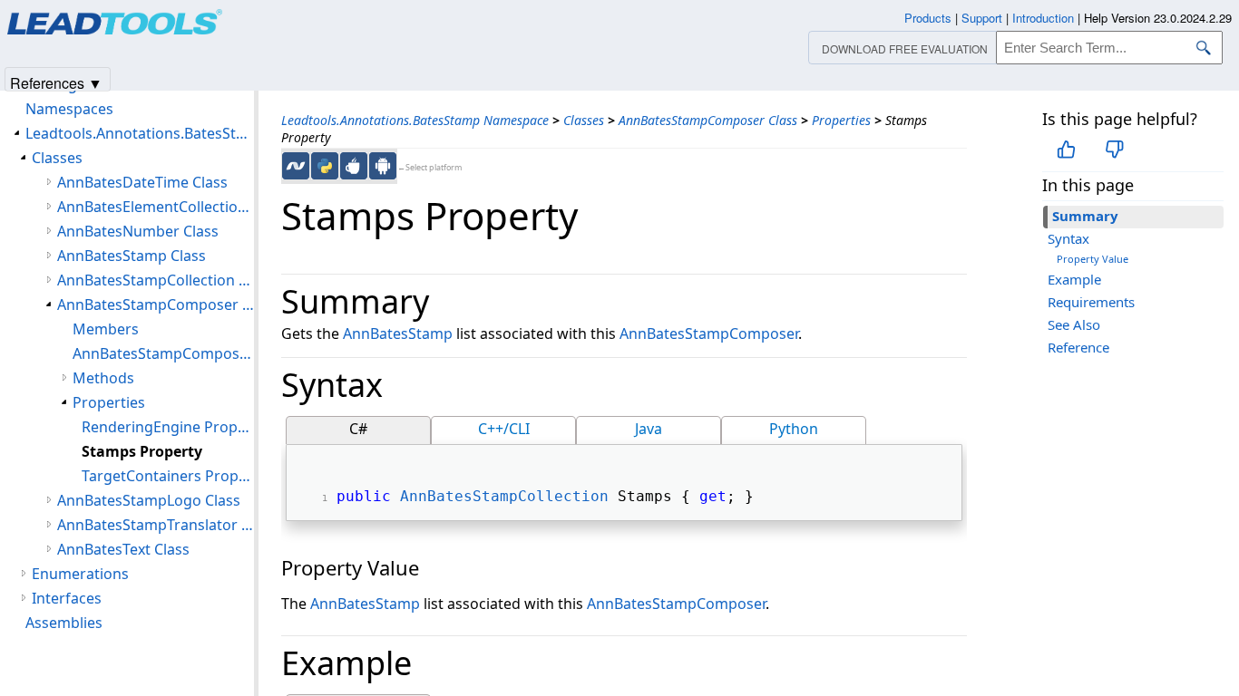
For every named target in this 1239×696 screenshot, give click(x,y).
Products (927, 17)
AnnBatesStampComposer (709, 333)
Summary (1085, 216)
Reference (1078, 347)
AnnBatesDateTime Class (142, 182)
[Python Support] (324, 165)
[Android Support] (382, 165)
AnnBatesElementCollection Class (155, 207)
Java (648, 429)
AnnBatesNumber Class (138, 231)
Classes (583, 120)
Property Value (1092, 259)
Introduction (1043, 17)
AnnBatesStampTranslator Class (155, 525)
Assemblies (63, 623)
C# (358, 429)
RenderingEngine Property (168, 427)
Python (793, 429)
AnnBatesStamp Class (131, 256)
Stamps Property (142, 451)
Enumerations (80, 574)
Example (1074, 279)
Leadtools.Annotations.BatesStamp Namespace (415, 120)
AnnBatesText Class (123, 549)
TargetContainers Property (168, 476)
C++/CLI (504, 429)
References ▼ (56, 82)
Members (106, 329)
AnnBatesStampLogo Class (148, 500)
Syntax (1068, 238)
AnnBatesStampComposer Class (708, 120)
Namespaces (69, 109)
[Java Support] (353, 165)
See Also (1074, 324)
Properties (841, 120)
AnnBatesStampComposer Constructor (163, 353)
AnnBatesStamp (398, 333)
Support (981, 17)
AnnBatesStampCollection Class (155, 280)
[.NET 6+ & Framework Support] (295, 165)
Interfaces (67, 598)
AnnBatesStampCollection (504, 496)
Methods (103, 378)
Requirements (1091, 302)
